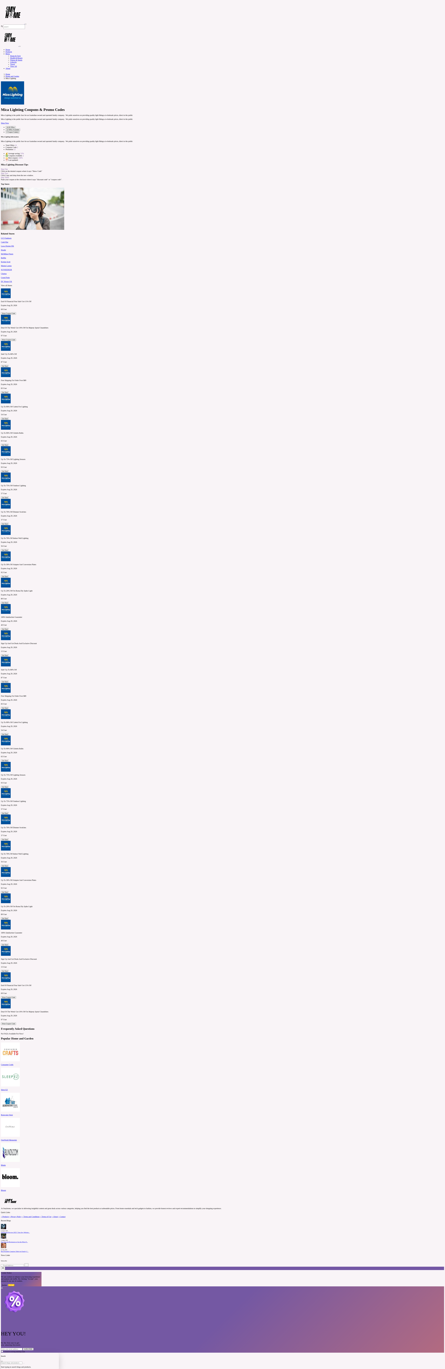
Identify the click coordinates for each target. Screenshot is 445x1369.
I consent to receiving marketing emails (14, 1352)
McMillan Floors (7, 254)
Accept (11, 1285)
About (8, 68)
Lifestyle (13, 62)
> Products (5, 1217)
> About (55, 1217)
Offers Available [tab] (12, 130)
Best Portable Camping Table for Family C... (15, 1251)
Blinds (3, 1165)
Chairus (4, 274)
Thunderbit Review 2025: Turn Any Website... (15, 1232)
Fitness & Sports (16, 60)
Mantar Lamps (6, 266)
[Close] (20, 46)
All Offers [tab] (10, 127)
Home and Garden (12, 76)
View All (13, 66)
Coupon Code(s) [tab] (12, 132)
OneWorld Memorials (9, 1140)
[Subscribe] (26, 1265)
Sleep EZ (4, 1090)
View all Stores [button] (6, 285)
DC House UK (6, 282)
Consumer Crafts (7, 1065)
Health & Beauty (16, 58)
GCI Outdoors (6, 238)
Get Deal (5, 366)
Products (9, 52)
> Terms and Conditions (31, 1217)
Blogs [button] (8, 54)
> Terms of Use (45, 1217)
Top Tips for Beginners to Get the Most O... (14, 1242)
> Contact (61, 1217)
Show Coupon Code (8, 313)
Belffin (3, 258)
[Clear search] (24, 1363)
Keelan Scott (5, 262)
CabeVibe (4, 242)
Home (8, 50)
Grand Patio (5, 278)
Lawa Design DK (7, 246)
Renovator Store (7, 1115)
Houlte (3, 250)
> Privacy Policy (15, 1217)
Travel (12, 64)
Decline (4, 1285)
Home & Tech (15, 56)
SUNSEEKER (6, 270)
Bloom (3, 1190)
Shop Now (5, 123)
